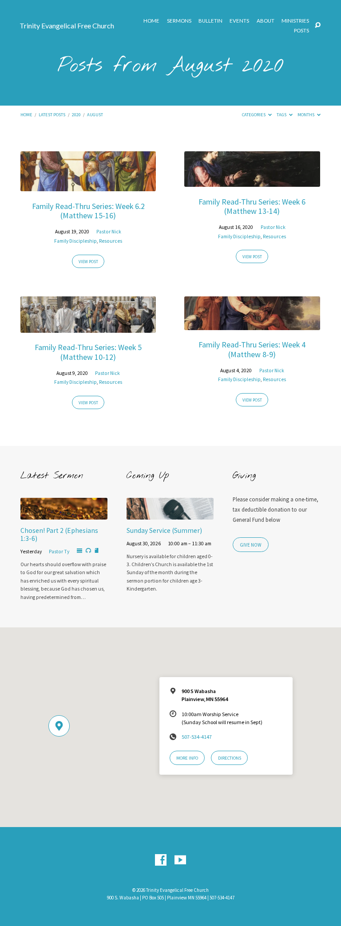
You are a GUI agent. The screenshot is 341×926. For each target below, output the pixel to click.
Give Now (251, 545)
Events (239, 21)
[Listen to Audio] (88, 550)
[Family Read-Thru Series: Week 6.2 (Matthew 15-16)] (88, 185)
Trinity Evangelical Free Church (67, 25)
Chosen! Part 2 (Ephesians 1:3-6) (59, 534)
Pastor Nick (108, 232)
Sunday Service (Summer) (164, 530)
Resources (110, 241)
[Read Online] (79, 551)
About (265, 21)
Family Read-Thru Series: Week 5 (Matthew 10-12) (88, 352)
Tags (282, 115)
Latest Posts (52, 115)
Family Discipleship (75, 241)
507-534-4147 (197, 736)
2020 (76, 115)
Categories (254, 115)
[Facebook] (161, 860)
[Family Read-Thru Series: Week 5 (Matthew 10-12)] (88, 327)
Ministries (295, 21)
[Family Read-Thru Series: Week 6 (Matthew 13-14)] (252, 181)
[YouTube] (180, 860)
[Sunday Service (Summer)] (170, 514)
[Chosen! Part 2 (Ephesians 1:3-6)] (63, 514)
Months (306, 115)
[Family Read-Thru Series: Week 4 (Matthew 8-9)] (252, 324)
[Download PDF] (96, 550)
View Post (88, 261)
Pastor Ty (59, 551)
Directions (229, 758)
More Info (187, 758)
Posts (301, 30)
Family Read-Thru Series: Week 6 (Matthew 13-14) (251, 207)
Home (151, 21)
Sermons (179, 21)
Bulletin (210, 21)
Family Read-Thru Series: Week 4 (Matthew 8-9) (251, 349)
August (95, 115)
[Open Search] (318, 25)
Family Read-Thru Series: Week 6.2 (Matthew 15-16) (88, 211)
